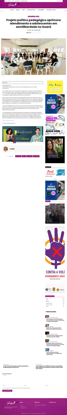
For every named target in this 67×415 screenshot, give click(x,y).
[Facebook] (33, 33)
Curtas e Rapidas (49, 219)
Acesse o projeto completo (8, 120)
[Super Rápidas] (55, 213)
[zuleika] (6, 149)
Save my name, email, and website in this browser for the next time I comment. (17, 388)
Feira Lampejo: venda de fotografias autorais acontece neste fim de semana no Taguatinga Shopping (55, 320)
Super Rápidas (49, 220)
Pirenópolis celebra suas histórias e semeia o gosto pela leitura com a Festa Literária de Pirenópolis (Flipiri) (55, 344)
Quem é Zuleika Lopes (52, 155)
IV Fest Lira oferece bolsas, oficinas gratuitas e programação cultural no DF (15, 366)
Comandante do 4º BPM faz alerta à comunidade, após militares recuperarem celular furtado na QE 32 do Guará (49, 367)
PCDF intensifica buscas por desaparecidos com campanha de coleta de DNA (54, 353)
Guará (37, 16)
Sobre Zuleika (48, 167)
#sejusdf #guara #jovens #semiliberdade (24, 142)
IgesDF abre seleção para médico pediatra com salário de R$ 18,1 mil (54, 328)
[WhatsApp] (40, 33)
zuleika (29, 30)
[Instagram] (41, 405)
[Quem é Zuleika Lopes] (55, 148)
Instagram (44, 405)
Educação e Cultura (31, 16)
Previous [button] (46, 124)
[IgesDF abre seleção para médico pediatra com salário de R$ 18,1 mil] (47, 325)
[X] (35, 33)
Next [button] (63, 124)
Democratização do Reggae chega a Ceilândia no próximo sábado (54, 336)
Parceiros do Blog (48, 176)
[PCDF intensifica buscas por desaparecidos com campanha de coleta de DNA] (47, 349)
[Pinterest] (37, 33)
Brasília (51, 326)
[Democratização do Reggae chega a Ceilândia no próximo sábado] (47, 333)
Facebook (38, 405)
